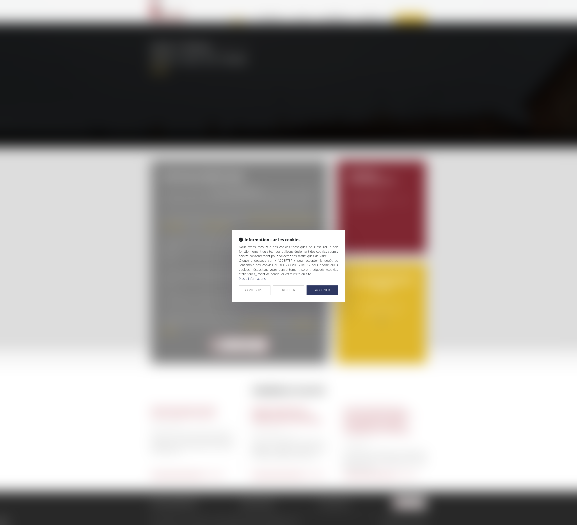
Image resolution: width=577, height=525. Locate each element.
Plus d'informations (252, 278)
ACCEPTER (322, 290)
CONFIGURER (254, 290)
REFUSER (288, 290)
